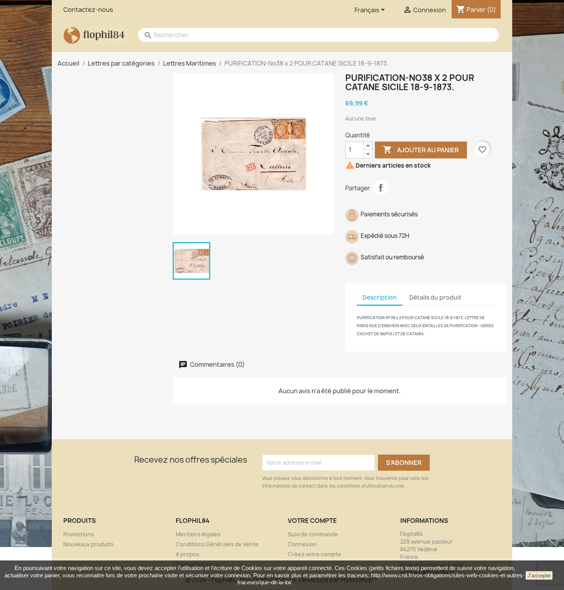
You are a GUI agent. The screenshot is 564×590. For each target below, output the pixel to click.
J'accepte (539, 575)
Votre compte (312, 520)
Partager (380, 187)
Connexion (302, 544)
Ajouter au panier (421, 149)
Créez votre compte (314, 554)
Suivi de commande (313, 534)
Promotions (78, 534)
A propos (188, 554)
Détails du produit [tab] (435, 297)
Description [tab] (380, 297)
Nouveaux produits (88, 544)
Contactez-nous (88, 9)
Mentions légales (198, 534)
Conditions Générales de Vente (217, 544)
